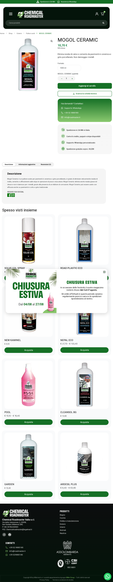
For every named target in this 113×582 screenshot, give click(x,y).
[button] (104, 272)
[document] (56, 291)
